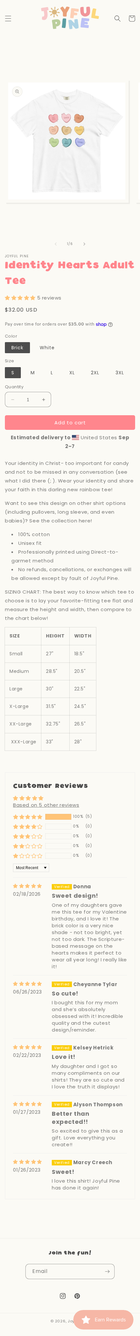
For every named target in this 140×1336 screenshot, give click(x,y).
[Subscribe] (107, 1271)
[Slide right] (84, 244)
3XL (120, 372)
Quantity (14, 387)
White (47, 347)
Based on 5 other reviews (46, 805)
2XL (95, 372)
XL (72, 372)
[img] (27, 886)
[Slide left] (56, 244)
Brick (17, 347)
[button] (8, 18)
